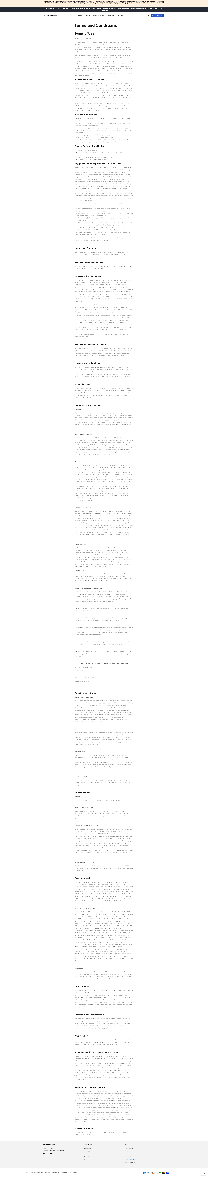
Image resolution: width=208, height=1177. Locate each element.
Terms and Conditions (130, 1159)
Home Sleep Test (88, 1151)
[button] (80, 15)
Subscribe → (105, 5)
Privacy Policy (128, 1156)
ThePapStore (33, 1172)
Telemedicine (87, 1148)
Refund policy (40, 1172)
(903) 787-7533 (48, 1148)
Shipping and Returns (130, 1162)
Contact (127, 1151)
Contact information (73, 1172)
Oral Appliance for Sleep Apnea (92, 1156)
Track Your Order (129, 1148)
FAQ (126, 1154)
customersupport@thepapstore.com (54, 1150)
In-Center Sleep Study (89, 1154)
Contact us (87, 1159)
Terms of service (55, 1172)
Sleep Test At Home (157, 15)
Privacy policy (48, 1172)
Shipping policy (64, 1172)
